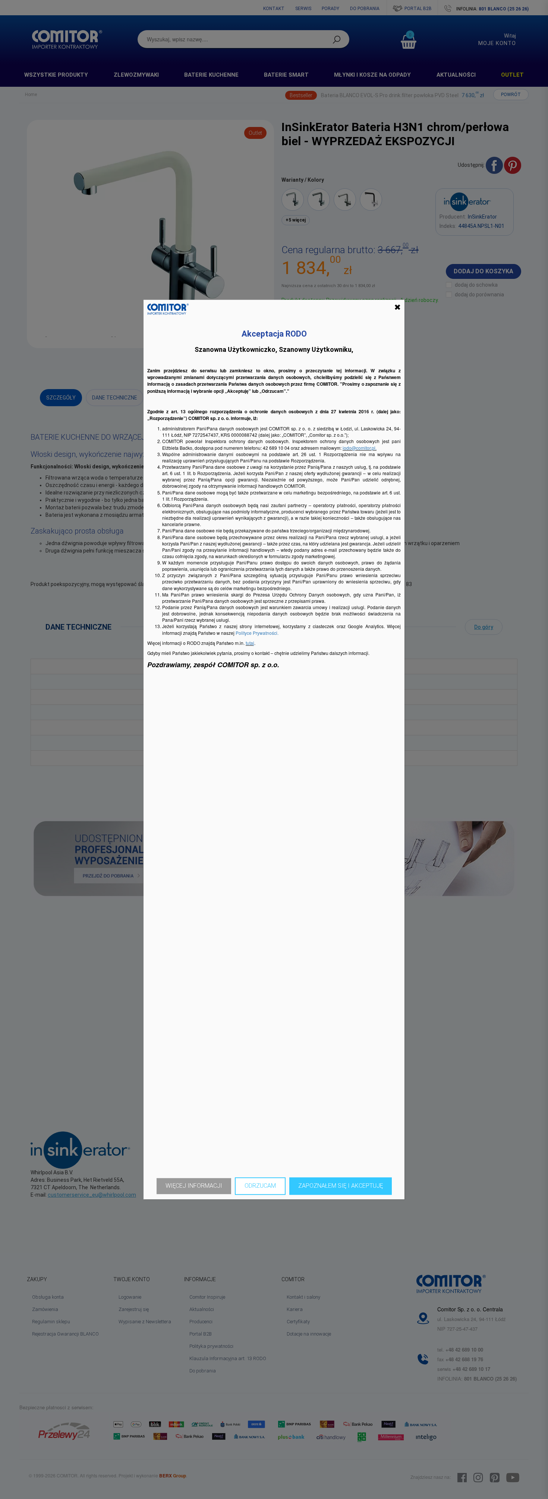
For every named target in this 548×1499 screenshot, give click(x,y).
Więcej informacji (194, 1185)
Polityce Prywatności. (257, 633)
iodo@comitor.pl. (360, 448)
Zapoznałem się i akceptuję (340, 1185)
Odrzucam (260, 1185)
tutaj (250, 643)
